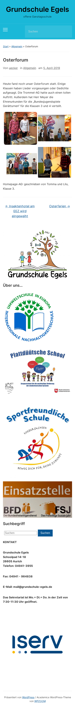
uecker (13, 68)
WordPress (28, 697)
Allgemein (16, 46)
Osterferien (59, 206)
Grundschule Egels (37, 9)
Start (6, 46)
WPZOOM (40, 701)
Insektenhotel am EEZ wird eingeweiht (20, 211)
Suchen (66, 31)
